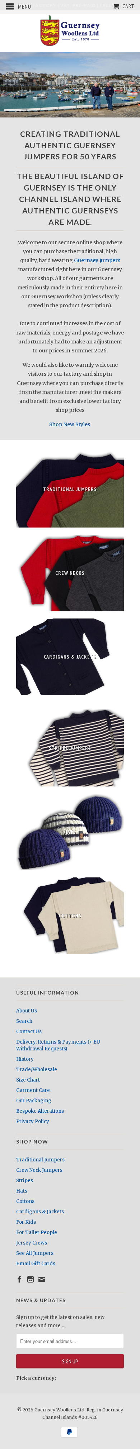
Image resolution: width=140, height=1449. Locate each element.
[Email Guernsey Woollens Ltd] (41, 1279)
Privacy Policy (32, 1121)
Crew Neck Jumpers (39, 1170)
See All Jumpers (34, 1253)
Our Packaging (33, 1101)
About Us (26, 1011)
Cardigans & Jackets (40, 1212)
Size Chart (28, 1080)
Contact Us (29, 1032)
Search (24, 1021)
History (25, 1059)
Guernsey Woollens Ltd (59, 1409)
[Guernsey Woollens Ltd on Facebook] (19, 1279)
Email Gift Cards (35, 1264)
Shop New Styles (70, 424)
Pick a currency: (36, 1378)
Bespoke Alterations (40, 1111)
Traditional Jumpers (40, 1160)
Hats (21, 1191)
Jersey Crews (31, 1243)
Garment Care (33, 1090)
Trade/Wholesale (36, 1070)
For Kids (26, 1222)
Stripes (24, 1181)
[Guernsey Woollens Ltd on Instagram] (30, 1279)
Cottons (25, 1201)
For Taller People (36, 1232)
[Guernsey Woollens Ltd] (70, 30)
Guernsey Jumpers (97, 260)
